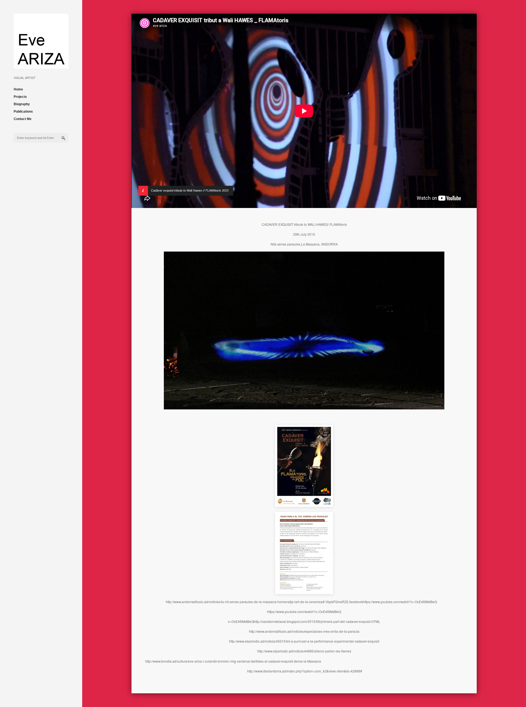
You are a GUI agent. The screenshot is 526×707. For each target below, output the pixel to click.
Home (18, 89)
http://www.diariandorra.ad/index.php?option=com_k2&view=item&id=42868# (304, 671)
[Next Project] (447, 111)
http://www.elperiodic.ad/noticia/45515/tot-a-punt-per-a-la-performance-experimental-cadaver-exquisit (304, 641)
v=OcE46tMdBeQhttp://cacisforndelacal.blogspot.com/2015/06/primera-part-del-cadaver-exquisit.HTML (304, 621)
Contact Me (23, 119)
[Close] (458, 111)
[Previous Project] (437, 111)
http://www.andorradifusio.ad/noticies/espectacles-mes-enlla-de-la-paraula (304, 631)
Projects (20, 97)
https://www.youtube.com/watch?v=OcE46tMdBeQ (304, 611)
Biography (22, 104)
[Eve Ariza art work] (41, 64)
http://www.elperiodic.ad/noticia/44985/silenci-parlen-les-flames (304, 651)
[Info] (150, 111)
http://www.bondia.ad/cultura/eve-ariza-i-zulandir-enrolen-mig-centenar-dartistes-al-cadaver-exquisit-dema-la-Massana (233, 661)
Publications (23, 111)
